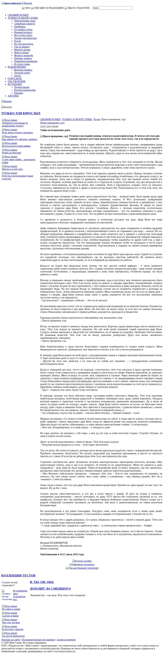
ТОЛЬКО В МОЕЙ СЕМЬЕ (77, 119)
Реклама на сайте (10, 639)
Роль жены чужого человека (17, 132)
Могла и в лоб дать (12, 169)
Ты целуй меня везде (13, 636)
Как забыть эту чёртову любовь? (19, 139)
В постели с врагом (12, 629)
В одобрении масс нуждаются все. (20, 595)
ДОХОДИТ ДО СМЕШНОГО (50, 588)
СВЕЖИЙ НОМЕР (50, 119)
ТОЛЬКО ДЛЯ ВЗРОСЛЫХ (21, 113)
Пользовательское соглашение (38, 639)
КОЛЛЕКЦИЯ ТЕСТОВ (18, 575)
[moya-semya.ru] (11, 3)
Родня (97, 119)
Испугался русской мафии (16, 146)
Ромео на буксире (11, 152)
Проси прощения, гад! (52, 122)
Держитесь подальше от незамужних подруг (15, 124)
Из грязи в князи (11, 609)
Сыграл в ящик (10, 615)
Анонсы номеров (66, 639)
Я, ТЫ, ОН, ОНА (42, 582)
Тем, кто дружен (11, 622)
